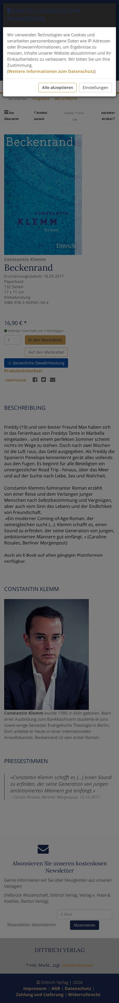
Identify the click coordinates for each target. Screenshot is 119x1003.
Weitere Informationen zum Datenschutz (51, 71)
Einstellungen (95, 87)
